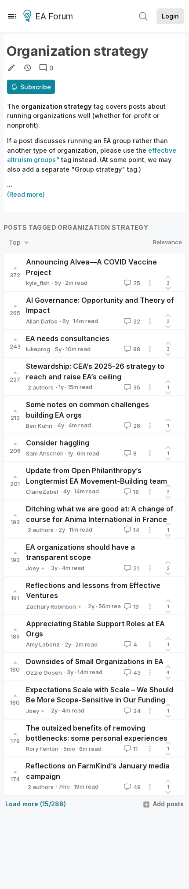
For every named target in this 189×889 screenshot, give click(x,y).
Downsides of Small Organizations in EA (95, 661)
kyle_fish (38, 283)
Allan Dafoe (42, 321)
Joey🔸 (36, 568)
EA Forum (54, 16)
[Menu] (11, 16)
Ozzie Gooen (44, 672)
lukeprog (38, 349)
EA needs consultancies (67, 338)
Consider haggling (57, 442)
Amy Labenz (43, 644)
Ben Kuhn (39, 425)
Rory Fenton (42, 748)
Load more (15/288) (35, 804)
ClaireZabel (42, 491)
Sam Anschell (44, 453)
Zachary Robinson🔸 (54, 606)
